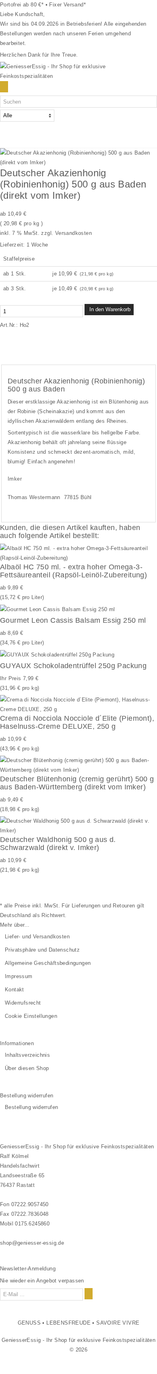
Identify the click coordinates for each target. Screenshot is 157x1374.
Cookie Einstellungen (31, 1016)
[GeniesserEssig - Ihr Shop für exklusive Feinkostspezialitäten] (78, 71)
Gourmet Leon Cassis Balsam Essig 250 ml (73, 620)
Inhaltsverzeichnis (27, 1055)
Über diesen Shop (27, 1068)
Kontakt (14, 990)
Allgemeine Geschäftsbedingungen (48, 963)
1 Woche (37, 245)
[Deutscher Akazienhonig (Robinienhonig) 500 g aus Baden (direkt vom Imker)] (78, 157)
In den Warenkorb (109, 309)
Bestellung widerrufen (31, 1107)
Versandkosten (73, 233)
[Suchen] (4, 86)
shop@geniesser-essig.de (32, 1243)
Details (15, 349)
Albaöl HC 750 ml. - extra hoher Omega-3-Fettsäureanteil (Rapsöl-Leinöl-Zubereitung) (73, 571)
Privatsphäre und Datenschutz (42, 950)
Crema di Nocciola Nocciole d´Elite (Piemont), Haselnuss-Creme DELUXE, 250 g (77, 722)
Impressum (19, 976)
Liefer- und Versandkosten (37, 937)
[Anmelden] (89, 1293)
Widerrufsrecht (23, 1003)
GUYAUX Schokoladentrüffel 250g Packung (73, 666)
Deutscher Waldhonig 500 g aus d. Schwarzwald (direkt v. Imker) (58, 844)
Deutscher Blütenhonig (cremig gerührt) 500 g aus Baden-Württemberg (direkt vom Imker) (77, 783)
